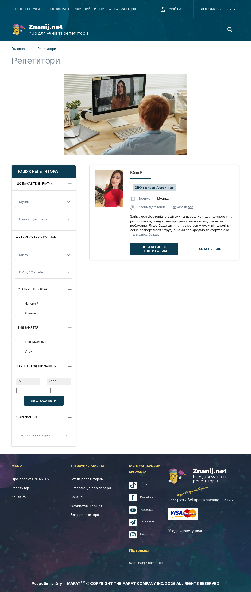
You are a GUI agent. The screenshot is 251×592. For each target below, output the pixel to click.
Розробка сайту (47, 583)
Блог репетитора (84, 515)
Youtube (146, 509)
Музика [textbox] (25, 202)
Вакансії (77, 497)
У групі (29, 351)
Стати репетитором (87, 479)
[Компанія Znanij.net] (19, 30)
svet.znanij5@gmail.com (147, 563)
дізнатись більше (146, 234)
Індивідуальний (35, 342)
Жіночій (30, 313)
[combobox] (43, 202)
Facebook (148, 497)
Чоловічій (31, 303)
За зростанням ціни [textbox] (34, 435)
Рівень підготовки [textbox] (33, 219)
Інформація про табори (90, 488)
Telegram (147, 522)
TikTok (144, 485)
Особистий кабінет (86, 506)
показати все (183, 207)
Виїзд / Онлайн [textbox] (31, 272)
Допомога (211, 9)
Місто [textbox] (23, 255)
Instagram (147, 534)
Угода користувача (185, 531)
